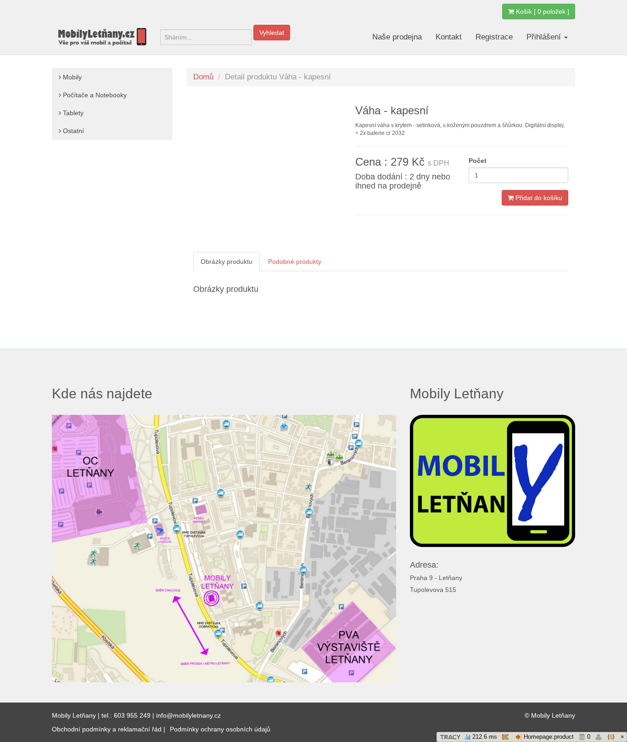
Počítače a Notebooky (94, 95)
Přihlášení (544, 37)
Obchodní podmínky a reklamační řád (107, 729)
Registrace (494, 37)
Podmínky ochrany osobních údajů (220, 729)
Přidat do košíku (538, 197)
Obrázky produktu (226, 261)
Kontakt (449, 37)
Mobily (71, 77)
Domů (203, 77)
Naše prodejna (397, 37)
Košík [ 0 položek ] (541, 11)
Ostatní (72, 130)
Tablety (72, 113)
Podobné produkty (294, 261)
